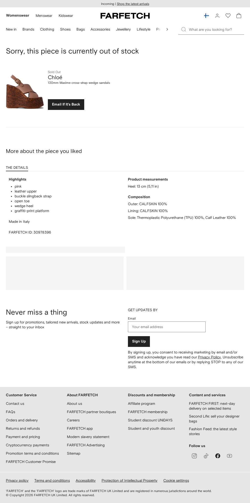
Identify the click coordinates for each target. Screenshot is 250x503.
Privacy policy (17, 480)
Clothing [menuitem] (47, 29)
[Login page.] (217, 15)
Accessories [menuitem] (100, 29)
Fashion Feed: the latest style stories (213, 431)
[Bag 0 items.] (238, 15)
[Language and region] (206, 15)
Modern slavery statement (88, 437)
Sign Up (139, 341)
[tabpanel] (125, 206)
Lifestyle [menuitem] (143, 29)
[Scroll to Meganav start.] (167, 29)
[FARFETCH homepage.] (125, 15)
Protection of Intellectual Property (129, 480)
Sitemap (73, 453)
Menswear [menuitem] (44, 15)
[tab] (18, 166)
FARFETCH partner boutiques (91, 412)
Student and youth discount (151, 428)
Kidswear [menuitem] (66, 15)
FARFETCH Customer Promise (31, 461)
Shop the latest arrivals (133, 3)
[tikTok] (206, 455)
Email (132, 318)
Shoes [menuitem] (65, 29)
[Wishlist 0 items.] (228, 15)
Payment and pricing (23, 437)
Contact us (15, 403)
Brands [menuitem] (28, 29)
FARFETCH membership (147, 412)
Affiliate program (141, 403)
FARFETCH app (80, 428)
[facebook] (217, 455)
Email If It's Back (66, 104)
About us (74, 403)
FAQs (10, 412)
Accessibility (86, 480)
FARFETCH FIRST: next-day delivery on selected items (212, 406)
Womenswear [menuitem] (17, 15)
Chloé (55, 77)
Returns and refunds (23, 428)
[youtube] (229, 455)
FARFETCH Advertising (86, 445)
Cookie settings (176, 480)
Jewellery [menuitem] (123, 29)
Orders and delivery (22, 420)
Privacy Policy (209, 357)
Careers (73, 420)
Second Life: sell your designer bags (214, 418)
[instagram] (194, 455)
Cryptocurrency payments (27, 445)
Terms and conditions (52, 480)
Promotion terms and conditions (32, 453)
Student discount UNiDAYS (150, 420)
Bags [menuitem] (80, 29)
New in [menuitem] (11, 29)
